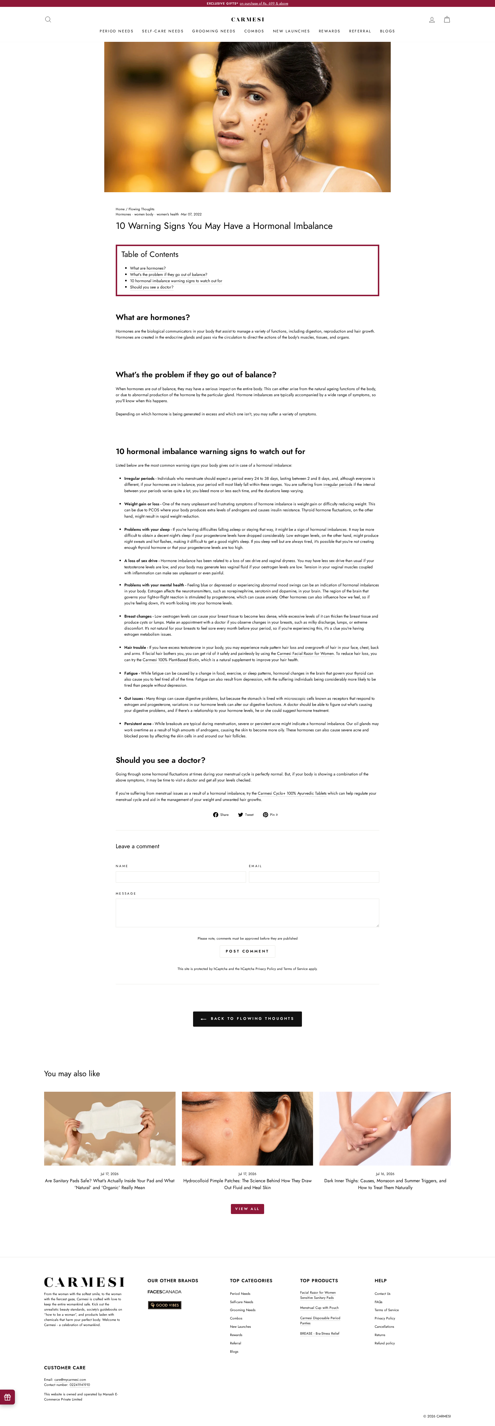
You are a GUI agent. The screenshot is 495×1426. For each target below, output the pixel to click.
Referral (360, 31)
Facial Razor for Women (318, 1292)
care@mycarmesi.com (70, 1379)
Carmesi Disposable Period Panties (320, 1320)
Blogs (387, 31)
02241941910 (80, 1384)
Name (122, 866)
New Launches (291, 31)
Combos (254, 31)
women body (143, 214)
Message (126, 893)
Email (255, 866)
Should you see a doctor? (152, 287)
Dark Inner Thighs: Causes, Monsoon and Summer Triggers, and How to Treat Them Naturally (385, 1184)
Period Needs (116, 31)
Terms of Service (296, 968)
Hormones (123, 214)
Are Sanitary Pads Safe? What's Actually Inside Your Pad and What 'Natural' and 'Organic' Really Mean (109, 1184)
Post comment (247, 951)
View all (247, 1208)
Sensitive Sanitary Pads (317, 1297)
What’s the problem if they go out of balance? (168, 274)
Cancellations (384, 1326)
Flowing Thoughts (141, 209)
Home (120, 209)
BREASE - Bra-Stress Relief (319, 1333)
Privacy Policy (266, 968)
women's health (168, 214)
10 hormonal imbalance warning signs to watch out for (176, 281)
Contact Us (382, 1293)
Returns (380, 1334)
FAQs (378, 1301)
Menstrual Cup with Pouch (319, 1307)
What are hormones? (148, 268)
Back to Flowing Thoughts (252, 1018)
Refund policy (385, 1343)
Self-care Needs (163, 31)
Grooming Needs (213, 31)
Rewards (330, 31)
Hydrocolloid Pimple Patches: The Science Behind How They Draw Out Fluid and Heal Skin (247, 1184)
